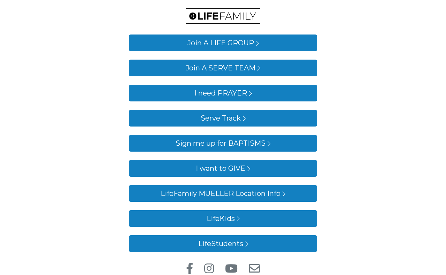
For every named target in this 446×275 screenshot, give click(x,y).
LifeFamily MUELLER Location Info (220, 193)
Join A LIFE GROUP (220, 43)
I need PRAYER (220, 93)
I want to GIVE (220, 168)
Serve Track (221, 118)
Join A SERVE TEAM (220, 68)
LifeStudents (220, 243)
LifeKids (221, 218)
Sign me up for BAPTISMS (221, 143)
